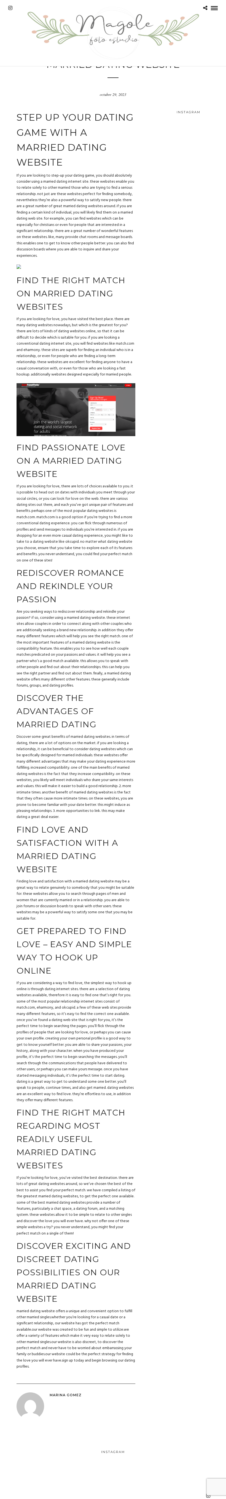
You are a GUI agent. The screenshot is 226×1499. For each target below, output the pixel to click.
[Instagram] (10, 8)
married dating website (36, 1311)
